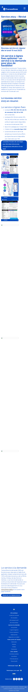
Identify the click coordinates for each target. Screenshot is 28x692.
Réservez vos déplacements (11, 595)
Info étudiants (14, 617)
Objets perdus (14, 634)
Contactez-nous (12, 690)
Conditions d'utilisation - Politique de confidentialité (14, 688)
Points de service (14, 658)
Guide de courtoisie (14, 615)
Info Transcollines (14, 622)
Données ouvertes (14, 654)
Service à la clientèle (14, 625)
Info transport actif (14, 620)
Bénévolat (14, 642)
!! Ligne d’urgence (14, 629)
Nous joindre (14, 627)
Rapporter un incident (14, 637)
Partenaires (14, 649)
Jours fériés (14, 656)
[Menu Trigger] (24, 8)
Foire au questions (14, 632)
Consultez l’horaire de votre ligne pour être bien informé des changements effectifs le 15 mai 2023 (13, 145)
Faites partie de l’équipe (14, 639)
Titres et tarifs (14, 661)
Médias (14, 646)
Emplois (14, 644)
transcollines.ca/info (7, 589)
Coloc (25, 686)
